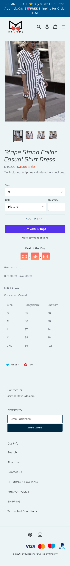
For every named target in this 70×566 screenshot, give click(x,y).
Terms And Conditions (22, 511)
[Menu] (63, 26)
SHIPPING (13, 501)
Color (8, 200)
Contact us (14, 472)
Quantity (53, 200)
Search (12, 452)
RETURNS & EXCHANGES (24, 482)
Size (7, 185)
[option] (18, 136)
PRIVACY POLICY (18, 491)
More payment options (35, 237)
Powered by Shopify (46, 554)
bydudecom (28, 554)
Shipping (27, 172)
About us (13, 462)
